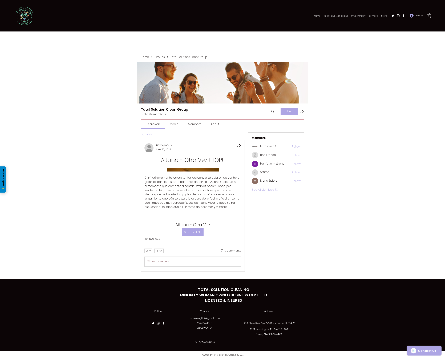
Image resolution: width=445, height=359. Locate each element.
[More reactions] (159, 251)
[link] (153, 124)
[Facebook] (403, 15)
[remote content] (193, 169)
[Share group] (302, 111)
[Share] (239, 145)
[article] (193, 206)
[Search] (273, 111)
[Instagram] (398, 15)
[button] (429, 15)
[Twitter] (393, 15)
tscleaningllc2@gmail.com (205, 318)
